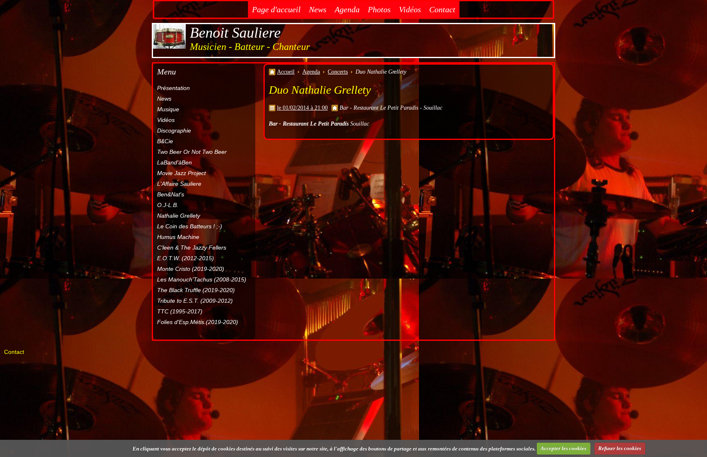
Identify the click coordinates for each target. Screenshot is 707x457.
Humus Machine (178, 237)
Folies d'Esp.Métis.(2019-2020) (197, 322)
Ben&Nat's (170, 194)
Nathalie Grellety (178, 215)
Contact (442, 9)
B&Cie (165, 141)
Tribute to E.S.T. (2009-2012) (195, 300)
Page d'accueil (276, 9)
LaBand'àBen (174, 162)
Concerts (338, 72)
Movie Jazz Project (181, 173)
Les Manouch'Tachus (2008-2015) (201, 279)
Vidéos (410, 9)
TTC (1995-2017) (180, 311)
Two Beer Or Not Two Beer (192, 152)
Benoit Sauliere (235, 33)
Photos (379, 9)
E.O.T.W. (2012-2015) (185, 258)
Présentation (173, 88)
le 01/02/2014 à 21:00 (302, 108)
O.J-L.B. (167, 205)
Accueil (286, 72)
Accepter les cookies (563, 448)
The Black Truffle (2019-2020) (196, 290)
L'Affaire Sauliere (179, 183)
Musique (168, 109)
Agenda (347, 9)
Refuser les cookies (619, 448)
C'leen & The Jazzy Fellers (191, 247)
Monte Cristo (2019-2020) (190, 269)
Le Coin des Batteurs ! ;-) (189, 226)
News (317, 9)
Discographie (174, 130)
